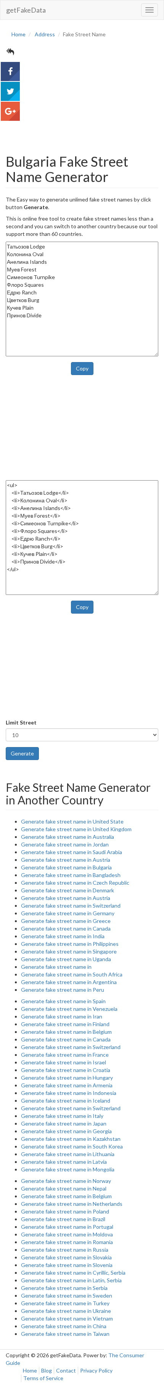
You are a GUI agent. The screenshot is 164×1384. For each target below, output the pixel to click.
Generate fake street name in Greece (66, 921)
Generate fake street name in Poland (65, 1211)
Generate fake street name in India (63, 936)
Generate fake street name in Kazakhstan (71, 1138)
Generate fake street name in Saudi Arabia (71, 852)
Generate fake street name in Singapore (69, 951)
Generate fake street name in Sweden (66, 1295)
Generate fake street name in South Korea (72, 1146)
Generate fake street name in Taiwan (65, 1333)
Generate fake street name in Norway (66, 1181)
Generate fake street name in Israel (63, 1062)
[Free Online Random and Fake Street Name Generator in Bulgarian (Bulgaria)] (10, 71)
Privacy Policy (96, 1370)
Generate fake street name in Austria (65, 859)
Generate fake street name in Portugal (67, 1226)
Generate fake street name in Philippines (70, 944)
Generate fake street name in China (63, 1326)
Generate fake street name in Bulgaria (66, 867)
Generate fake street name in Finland (65, 1024)
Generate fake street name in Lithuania (67, 1154)
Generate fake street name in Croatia (65, 1070)
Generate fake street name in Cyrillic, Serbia (73, 1272)
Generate (22, 753)
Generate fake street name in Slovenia (67, 1265)
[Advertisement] (82, 89)
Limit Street (21, 722)
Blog (46, 1370)
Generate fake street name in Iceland (65, 1100)
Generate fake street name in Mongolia (67, 1169)
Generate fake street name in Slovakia (66, 1257)
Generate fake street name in (56, 966)
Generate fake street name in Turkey (65, 1303)
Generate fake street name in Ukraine (66, 1311)
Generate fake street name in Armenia (67, 1085)
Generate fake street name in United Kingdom (76, 829)
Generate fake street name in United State (72, 821)
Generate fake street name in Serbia (64, 1288)
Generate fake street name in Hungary (67, 1077)
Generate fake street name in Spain (63, 1001)
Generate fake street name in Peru (62, 989)
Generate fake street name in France (65, 1054)
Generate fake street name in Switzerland (71, 905)
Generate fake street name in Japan (63, 1123)
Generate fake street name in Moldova (67, 1234)
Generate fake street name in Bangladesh (71, 875)
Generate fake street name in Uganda (66, 959)
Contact (66, 1370)
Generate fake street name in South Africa (71, 974)
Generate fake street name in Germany (67, 913)
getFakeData (26, 10)
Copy (82, 368)
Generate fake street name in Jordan (65, 844)
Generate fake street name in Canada (66, 928)
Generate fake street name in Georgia (66, 1131)
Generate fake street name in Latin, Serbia (71, 1280)
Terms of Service (43, 1378)
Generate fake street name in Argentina (69, 982)
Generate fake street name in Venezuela (69, 1009)
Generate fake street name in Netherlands (71, 1203)
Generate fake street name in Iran (61, 1016)
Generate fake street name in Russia (64, 1249)
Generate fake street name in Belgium (66, 1031)
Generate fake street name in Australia (67, 836)
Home (30, 1370)
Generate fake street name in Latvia (64, 1161)
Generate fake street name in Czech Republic (75, 882)
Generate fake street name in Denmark (67, 890)
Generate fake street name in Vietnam (67, 1318)
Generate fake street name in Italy (62, 1116)
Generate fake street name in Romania (67, 1242)
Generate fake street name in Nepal (63, 1188)
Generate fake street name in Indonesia (68, 1093)
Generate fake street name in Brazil (63, 1219)
